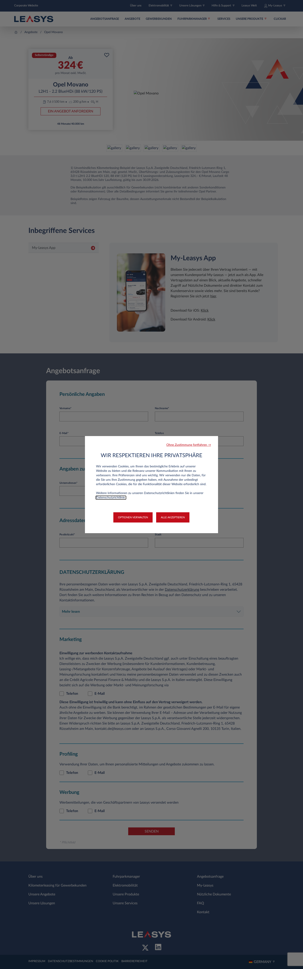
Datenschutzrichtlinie (111, 497)
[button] (188, 445)
